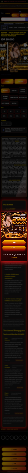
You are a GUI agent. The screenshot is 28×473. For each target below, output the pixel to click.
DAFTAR (14, 248)
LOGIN (14, 242)
